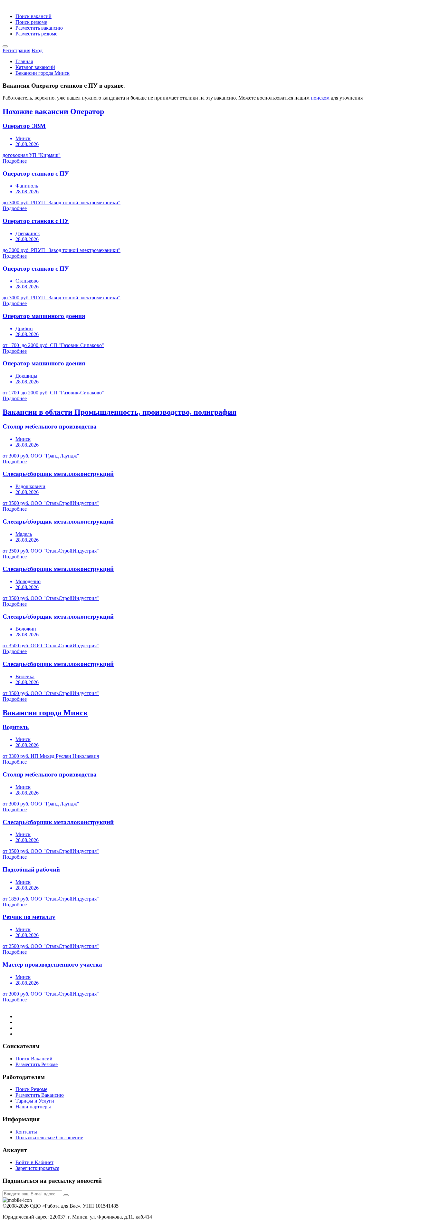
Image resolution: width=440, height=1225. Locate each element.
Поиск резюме (31, 22)
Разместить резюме (36, 33)
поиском (320, 98)
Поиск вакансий (33, 16)
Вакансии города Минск (42, 73)
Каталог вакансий (35, 67)
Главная (24, 61)
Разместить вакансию (39, 28)
